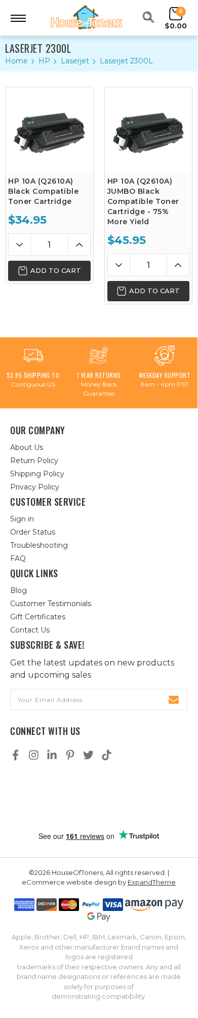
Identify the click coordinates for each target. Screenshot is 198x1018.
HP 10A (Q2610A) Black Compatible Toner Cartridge (43, 191)
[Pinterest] (70, 755)
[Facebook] (15, 755)
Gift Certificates (37, 616)
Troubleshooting (39, 545)
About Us (26, 447)
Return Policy (34, 460)
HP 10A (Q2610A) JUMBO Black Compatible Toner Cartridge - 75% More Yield (143, 201)
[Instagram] (33, 755)
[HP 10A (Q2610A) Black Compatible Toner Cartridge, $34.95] (49, 130)
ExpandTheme (152, 882)
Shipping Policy (37, 473)
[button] (98, 796)
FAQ (18, 558)
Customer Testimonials (50, 603)
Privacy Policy (34, 487)
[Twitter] (88, 755)
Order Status (32, 532)
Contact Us (30, 630)
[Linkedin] (52, 755)
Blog (18, 590)
